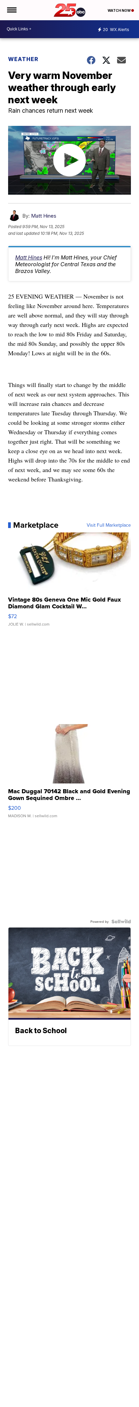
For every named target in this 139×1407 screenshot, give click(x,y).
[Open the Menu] (11, 10)
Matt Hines (43, 216)
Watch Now (119, 10)
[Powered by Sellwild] (121, 921)
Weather (23, 59)
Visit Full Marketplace (109, 525)
